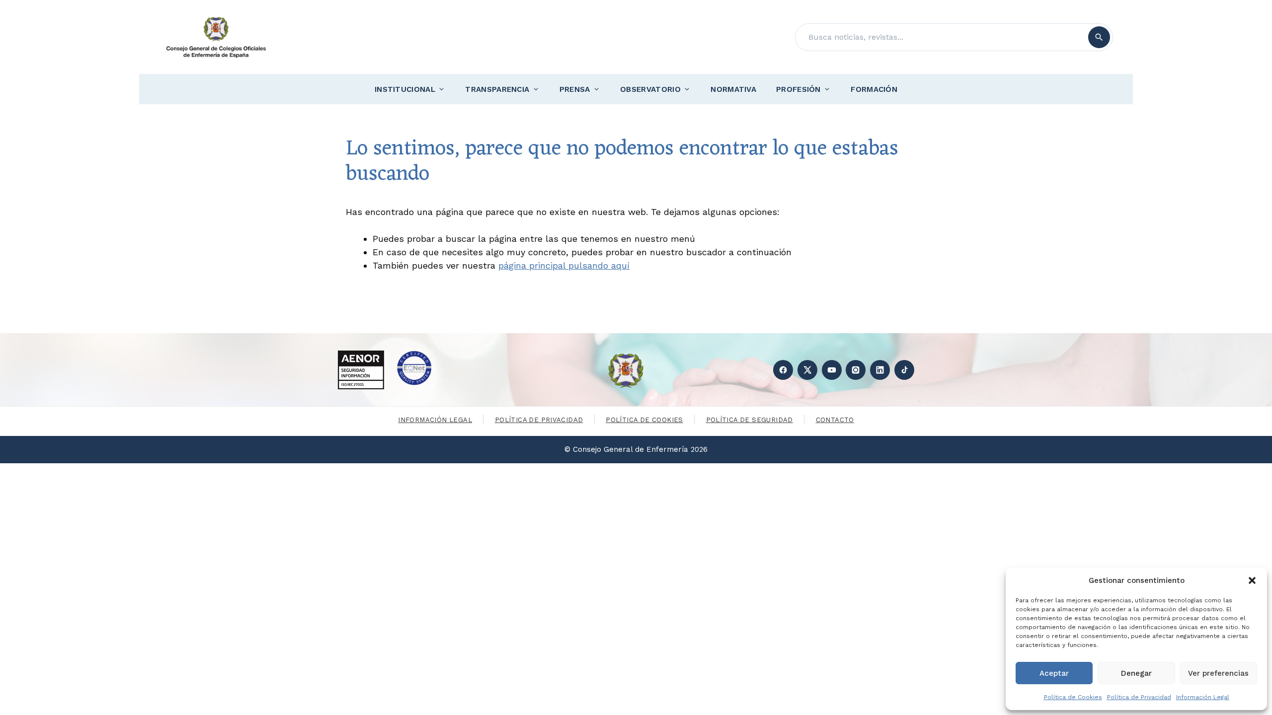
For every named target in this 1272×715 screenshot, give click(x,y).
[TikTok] (904, 370)
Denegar (1136, 673)
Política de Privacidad (1139, 697)
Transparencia (497, 89)
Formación (874, 89)
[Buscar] (1099, 37)
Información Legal (1202, 697)
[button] (1252, 580)
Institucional (405, 89)
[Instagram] (856, 370)
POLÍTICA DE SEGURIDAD (749, 420)
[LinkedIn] (880, 370)
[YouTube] (832, 370)
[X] (807, 370)
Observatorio (650, 89)
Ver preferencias (1218, 673)
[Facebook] (783, 370)
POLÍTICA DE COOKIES (644, 420)
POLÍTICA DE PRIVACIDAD (539, 420)
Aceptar (1054, 673)
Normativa (733, 89)
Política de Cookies (1073, 697)
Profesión (798, 89)
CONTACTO (835, 420)
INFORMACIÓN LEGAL (435, 420)
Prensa (574, 89)
